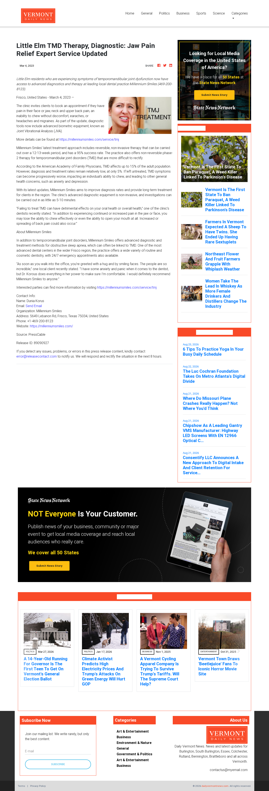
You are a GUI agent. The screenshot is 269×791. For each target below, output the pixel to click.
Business (183, 13)
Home (131, 13)
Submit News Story (214, 95)
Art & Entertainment (133, 731)
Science (219, 13)
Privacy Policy (38, 785)
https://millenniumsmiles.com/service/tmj (89, 139)
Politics (164, 13)
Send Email (34, 306)
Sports (201, 13)
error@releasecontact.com (36, 356)
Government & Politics (134, 754)
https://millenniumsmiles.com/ (51, 326)
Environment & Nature (134, 743)
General (146, 13)
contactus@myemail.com (229, 770)
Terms (21, 785)
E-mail (29, 751)
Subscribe (58, 764)
